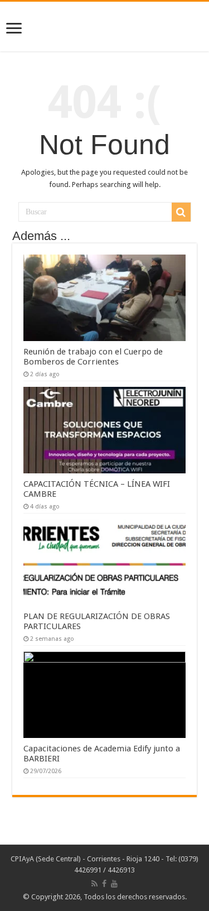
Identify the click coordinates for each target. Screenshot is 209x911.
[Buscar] (181, 212)
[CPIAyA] (104, 26)
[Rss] (94, 883)
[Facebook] (104, 883)
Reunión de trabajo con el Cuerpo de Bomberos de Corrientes (93, 357)
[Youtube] (114, 883)
